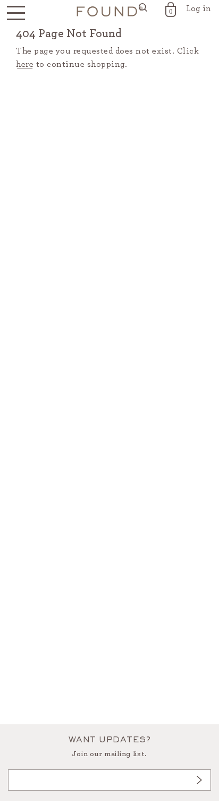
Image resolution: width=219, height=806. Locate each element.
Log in (198, 8)
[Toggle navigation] (16, 13)
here (24, 64)
